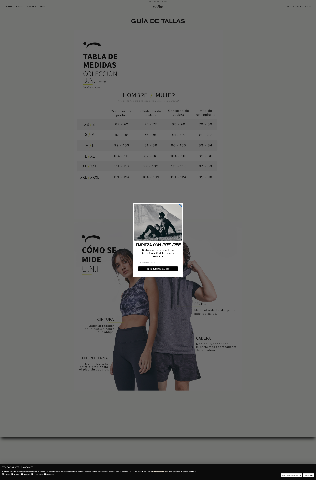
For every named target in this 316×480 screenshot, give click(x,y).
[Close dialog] (180, 205)
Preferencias (50, 474)
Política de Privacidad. (160, 471)
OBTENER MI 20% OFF (158, 268)
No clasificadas (38, 474)
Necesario (7, 474)
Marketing (17, 474)
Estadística (26, 474)
